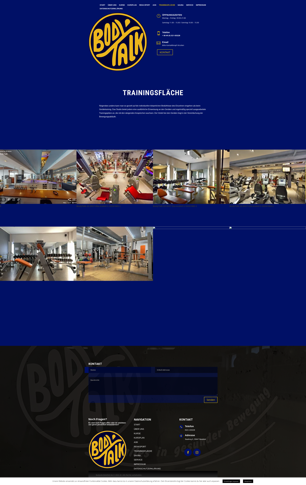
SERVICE (189, 5)
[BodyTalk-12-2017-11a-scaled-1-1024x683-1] (191, 203)
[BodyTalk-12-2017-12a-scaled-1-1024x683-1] (268, 203)
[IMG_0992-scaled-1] (114, 280)
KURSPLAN (132, 5)
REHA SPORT (144, 5)
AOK (154, 5)
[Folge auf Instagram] (197, 452)
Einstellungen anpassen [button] (231, 481)
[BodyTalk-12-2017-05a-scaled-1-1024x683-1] (114, 203)
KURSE (122, 5)
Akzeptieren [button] (248, 481)
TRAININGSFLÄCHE (167, 5)
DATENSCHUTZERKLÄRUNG (111, 9)
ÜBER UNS (112, 5)
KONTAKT (165, 52)
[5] (38, 203)
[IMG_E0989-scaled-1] (191, 228)
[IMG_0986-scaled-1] (38, 280)
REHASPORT (140, 447)
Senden (211, 399)
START (102, 5)
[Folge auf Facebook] (188, 452)
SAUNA (180, 5)
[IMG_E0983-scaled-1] (268, 228)
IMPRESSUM (201, 5)
